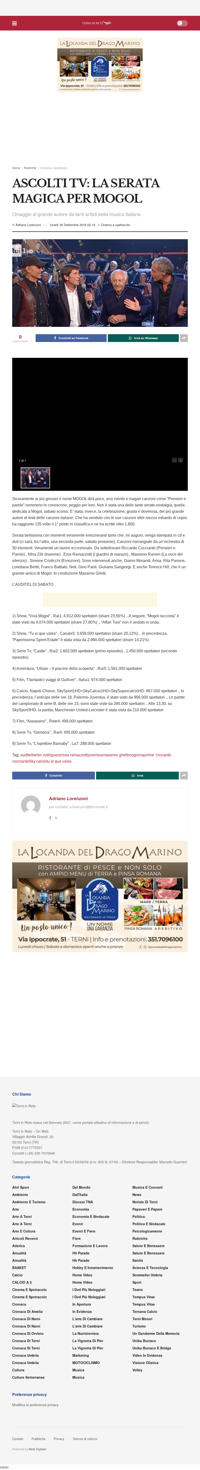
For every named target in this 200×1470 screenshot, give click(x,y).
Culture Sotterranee (28, 1391)
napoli (144, 769)
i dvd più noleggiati (88, 1304)
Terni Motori (142, 1333)
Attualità (19, 1267)
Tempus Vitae (143, 1311)
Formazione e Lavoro (90, 1260)
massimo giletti (115, 769)
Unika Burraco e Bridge (151, 1362)
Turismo (139, 1340)
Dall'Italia (80, 1209)
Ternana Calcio (144, 1326)
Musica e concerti (147, 1201)
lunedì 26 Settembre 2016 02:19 (72, 224)
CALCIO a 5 (22, 1296)
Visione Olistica (145, 1377)
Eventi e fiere (83, 1245)
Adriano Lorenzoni (28, 224)
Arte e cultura (23, 1245)
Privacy (59, 1453)
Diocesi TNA (82, 1216)
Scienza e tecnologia (150, 1282)
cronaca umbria (25, 1377)
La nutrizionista (85, 1348)
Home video (82, 1289)
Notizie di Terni (145, 1216)
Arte (15, 1223)
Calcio (17, 1289)
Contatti (17, 1453)
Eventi (77, 1238)
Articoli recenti (25, 1253)
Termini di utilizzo (85, 1453)
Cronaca (19, 1318)
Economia (80, 1223)
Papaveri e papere (147, 1223)
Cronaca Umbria (25, 1369)
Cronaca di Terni (26, 1355)
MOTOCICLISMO (86, 1377)
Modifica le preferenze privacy (35, 1419)
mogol (133, 769)
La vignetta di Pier (87, 1355)
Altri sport (20, 1201)
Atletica (18, 1260)
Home (16, 168)
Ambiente (20, 1209)
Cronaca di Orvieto (28, 1348)
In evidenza (82, 1326)
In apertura (81, 1318)
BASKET (19, 1282)
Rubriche (30, 168)
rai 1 (153, 769)
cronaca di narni (26, 1333)
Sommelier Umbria (147, 1289)
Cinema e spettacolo (54, 168)
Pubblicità (38, 1453)
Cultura (18, 1384)
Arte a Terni (22, 1231)
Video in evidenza (147, 1369)
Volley (137, 1384)
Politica (138, 1231)
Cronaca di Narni (26, 1340)
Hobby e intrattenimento (92, 1282)
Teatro (137, 1304)
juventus (95, 769)
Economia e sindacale (91, 1231)
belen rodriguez (45, 769)
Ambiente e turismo (29, 1216)
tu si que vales (59, 775)
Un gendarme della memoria (156, 1348)
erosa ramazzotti (73, 769)
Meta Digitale (37, 1463)
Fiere (76, 1253)
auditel (26, 769)
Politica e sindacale (148, 1238)
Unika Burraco (144, 1355)
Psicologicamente (147, 1245)
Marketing (80, 1369)
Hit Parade (81, 1267)
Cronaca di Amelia (27, 1326)
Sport (136, 1296)
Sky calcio (38, 775)
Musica (78, 1384)
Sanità (137, 1274)
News (136, 1209)
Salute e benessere (148, 1260)
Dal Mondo (81, 1201)
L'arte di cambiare (87, 1333)
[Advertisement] (100, 7)
